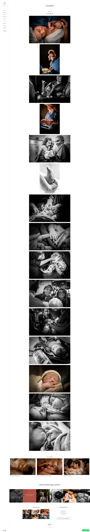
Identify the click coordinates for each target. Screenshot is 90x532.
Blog (5, 21)
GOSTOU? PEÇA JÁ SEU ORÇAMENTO (63, 518)
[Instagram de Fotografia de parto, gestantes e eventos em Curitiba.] (49, 524)
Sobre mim (5, 12)
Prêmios (4, 23)
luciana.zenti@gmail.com (63, 513)
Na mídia (4, 25)
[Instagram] (4, 530)
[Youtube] (5, 530)
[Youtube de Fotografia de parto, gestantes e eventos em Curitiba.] (50, 524)
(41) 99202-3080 (63, 510)
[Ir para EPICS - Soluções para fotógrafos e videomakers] (50, 527)
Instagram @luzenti (49, 485)
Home (5, 10)
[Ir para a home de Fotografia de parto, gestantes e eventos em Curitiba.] (4, 4)
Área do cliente (4, 31)
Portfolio (5, 14)
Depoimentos (4, 16)
